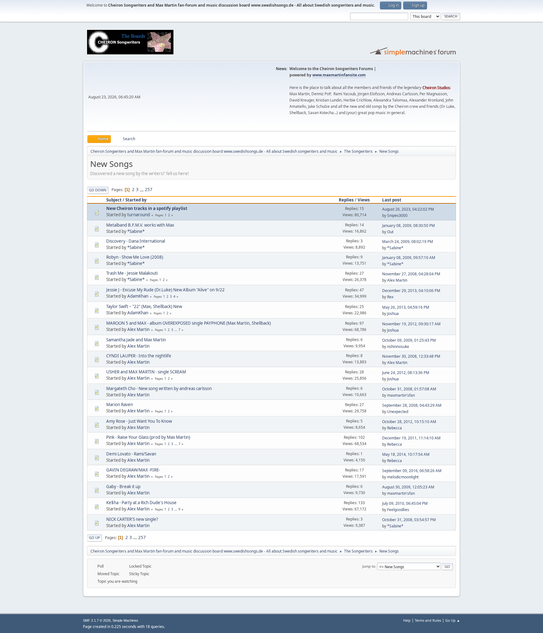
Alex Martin (397, 280)
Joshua (393, 313)
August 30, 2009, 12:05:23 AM (408, 487)
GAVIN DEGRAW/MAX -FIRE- (133, 470)
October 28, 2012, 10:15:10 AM (409, 421)
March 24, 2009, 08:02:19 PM (407, 241)
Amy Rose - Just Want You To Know (139, 421)
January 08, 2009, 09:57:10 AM (408, 257)
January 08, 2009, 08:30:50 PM (408, 225)
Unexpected (397, 411)
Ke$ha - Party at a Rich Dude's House (141, 502)
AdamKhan (137, 296)
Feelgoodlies (398, 509)
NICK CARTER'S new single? (132, 519)
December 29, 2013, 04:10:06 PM (411, 290)
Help (407, 620)
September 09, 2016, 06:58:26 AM (412, 470)
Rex (390, 297)
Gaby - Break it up (123, 486)
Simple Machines (125, 620)
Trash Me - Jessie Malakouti (132, 273)
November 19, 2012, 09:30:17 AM (411, 324)
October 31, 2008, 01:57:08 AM (409, 389)
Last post (391, 200)
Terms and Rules (428, 620)
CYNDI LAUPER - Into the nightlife (138, 356)
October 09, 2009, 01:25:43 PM (409, 340)
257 (148, 189)
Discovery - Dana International (135, 241)
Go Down (98, 190)
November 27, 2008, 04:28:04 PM (411, 274)
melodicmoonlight (403, 477)
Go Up (94, 537)
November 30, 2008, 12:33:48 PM (411, 356)
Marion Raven (119, 404)
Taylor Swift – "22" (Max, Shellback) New (144, 306)
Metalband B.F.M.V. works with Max (140, 225)
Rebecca (394, 428)
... (142, 189)
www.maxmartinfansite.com (339, 75)
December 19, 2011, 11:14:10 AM (411, 438)
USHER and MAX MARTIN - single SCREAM (146, 372)
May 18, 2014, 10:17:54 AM (406, 454)
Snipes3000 (397, 215)
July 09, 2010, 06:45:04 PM (405, 503)
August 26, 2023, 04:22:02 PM (408, 209)
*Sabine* (136, 231)
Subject (114, 200)
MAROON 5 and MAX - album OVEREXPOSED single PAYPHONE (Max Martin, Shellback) (188, 323)
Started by (136, 200)
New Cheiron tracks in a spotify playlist (146, 208)
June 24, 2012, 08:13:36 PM (405, 372)
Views (364, 200)
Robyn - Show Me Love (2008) (134, 257)
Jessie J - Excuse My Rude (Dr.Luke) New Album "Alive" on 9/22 (165, 290)
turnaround (138, 214)
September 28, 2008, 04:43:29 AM (412, 405)
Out (390, 231)
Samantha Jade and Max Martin (136, 340)
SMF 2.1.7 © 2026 (97, 620)
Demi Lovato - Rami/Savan (131, 454)
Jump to (368, 566)
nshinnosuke (398, 346)
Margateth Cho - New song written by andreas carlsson (159, 388)
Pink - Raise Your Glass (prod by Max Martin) (148, 437)
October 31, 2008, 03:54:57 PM (409, 519)
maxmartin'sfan (401, 395)
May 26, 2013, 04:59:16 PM (405, 307)
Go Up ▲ (452, 620)
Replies (346, 200)
